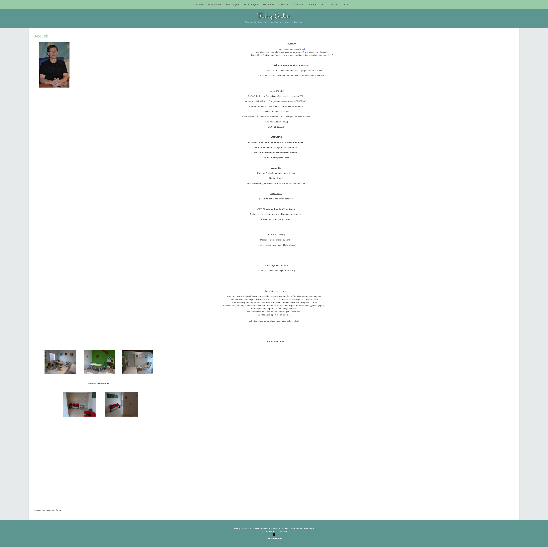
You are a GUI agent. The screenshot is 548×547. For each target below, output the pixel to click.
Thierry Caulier (274, 15)
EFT (323, 4)
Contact (312, 4)
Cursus (333, 4)
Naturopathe (214, 4)
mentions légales (274, 538)
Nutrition (298, 4)
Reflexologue (251, 4)
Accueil (199, 4)
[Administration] (274, 535)
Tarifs (345, 4)
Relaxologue (232, 4)
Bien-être (284, 4)
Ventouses (268, 4)
